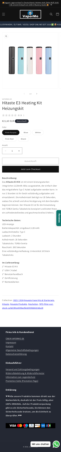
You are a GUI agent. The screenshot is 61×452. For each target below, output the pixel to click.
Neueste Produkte (18, 304)
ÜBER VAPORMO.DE (15, 338)
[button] (3, 14)
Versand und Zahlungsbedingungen (23, 369)
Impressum (11, 342)
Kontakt (9, 346)
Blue (27, 133)
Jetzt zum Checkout (30, 169)
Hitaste (5, 304)
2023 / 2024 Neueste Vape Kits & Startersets (33, 300)
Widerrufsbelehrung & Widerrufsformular (25, 373)
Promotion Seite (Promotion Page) (22, 380)
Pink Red (11, 139)
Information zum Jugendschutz (20, 377)
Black (25, 139)
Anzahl (5, 145)
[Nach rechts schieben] (37, 94)
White (39, 133)
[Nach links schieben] (24, 94)
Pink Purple (12, 133)
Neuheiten (33, 304)
